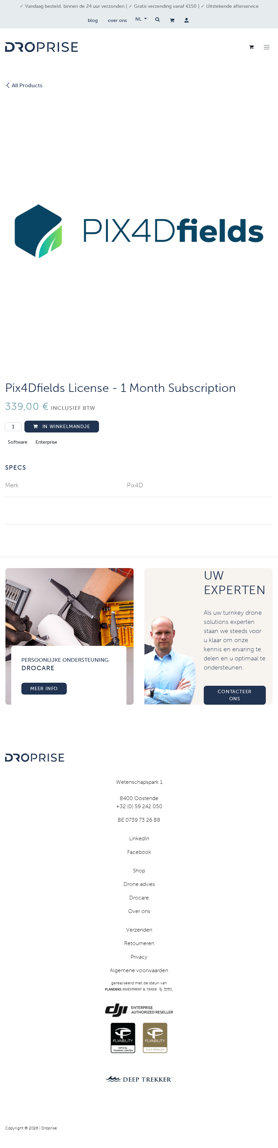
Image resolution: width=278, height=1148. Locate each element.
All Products (27, 85)
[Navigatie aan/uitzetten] (266, 47)
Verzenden (139, 930)
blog (93, 20)
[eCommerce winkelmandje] (172, 20)
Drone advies (139, 884)
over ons (117, 20)
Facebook (139, 852)
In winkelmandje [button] (65, 426)
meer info (44, 689)
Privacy (139, 957)
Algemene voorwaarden (139, 970)
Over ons (139, 911)
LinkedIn (139, 838)
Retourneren (139, 943)
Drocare (139, 897)
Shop (139, 870)
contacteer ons (235, 695)
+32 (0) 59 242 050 (139, 806)
